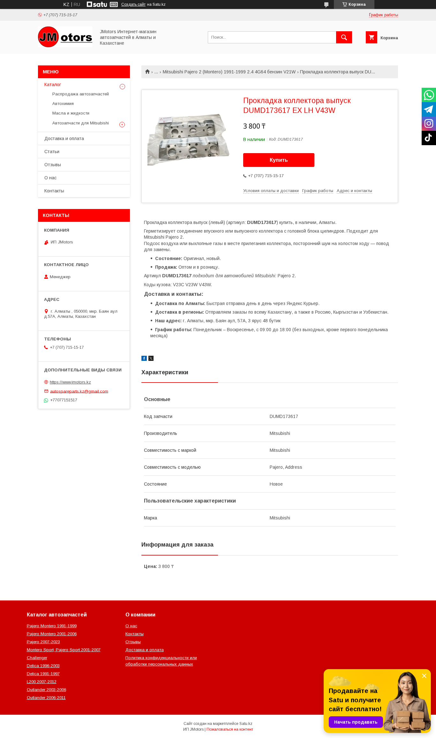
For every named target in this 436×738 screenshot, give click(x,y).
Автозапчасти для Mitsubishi (80, 123)
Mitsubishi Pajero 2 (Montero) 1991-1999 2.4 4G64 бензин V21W (229, 71)
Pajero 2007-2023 (43, 641)
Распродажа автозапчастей (80, 94)
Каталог (52, 84)
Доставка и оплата (64, 138)
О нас (50, 177)
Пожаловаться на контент (230, 729)
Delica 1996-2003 (43, 665)
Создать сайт (133, 4)
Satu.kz (245, 723)
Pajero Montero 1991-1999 (52, 625)
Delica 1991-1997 (43, 673)
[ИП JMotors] (65, 45)
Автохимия (63, 103)
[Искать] (344, 37)
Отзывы (52, 164)
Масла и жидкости (70, 113)
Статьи (51, 151)
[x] (151, 359)
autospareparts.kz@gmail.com (79, 391)
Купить (279, 160)
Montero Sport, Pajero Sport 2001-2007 (64, 649)
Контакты (54, 190)
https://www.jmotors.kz (70, 382)
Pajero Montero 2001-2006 (52, 633)
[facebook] (144, 359)
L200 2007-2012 (41, 681)
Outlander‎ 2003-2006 (46, 689)
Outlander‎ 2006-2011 (46, 697)
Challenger (37, 657)
